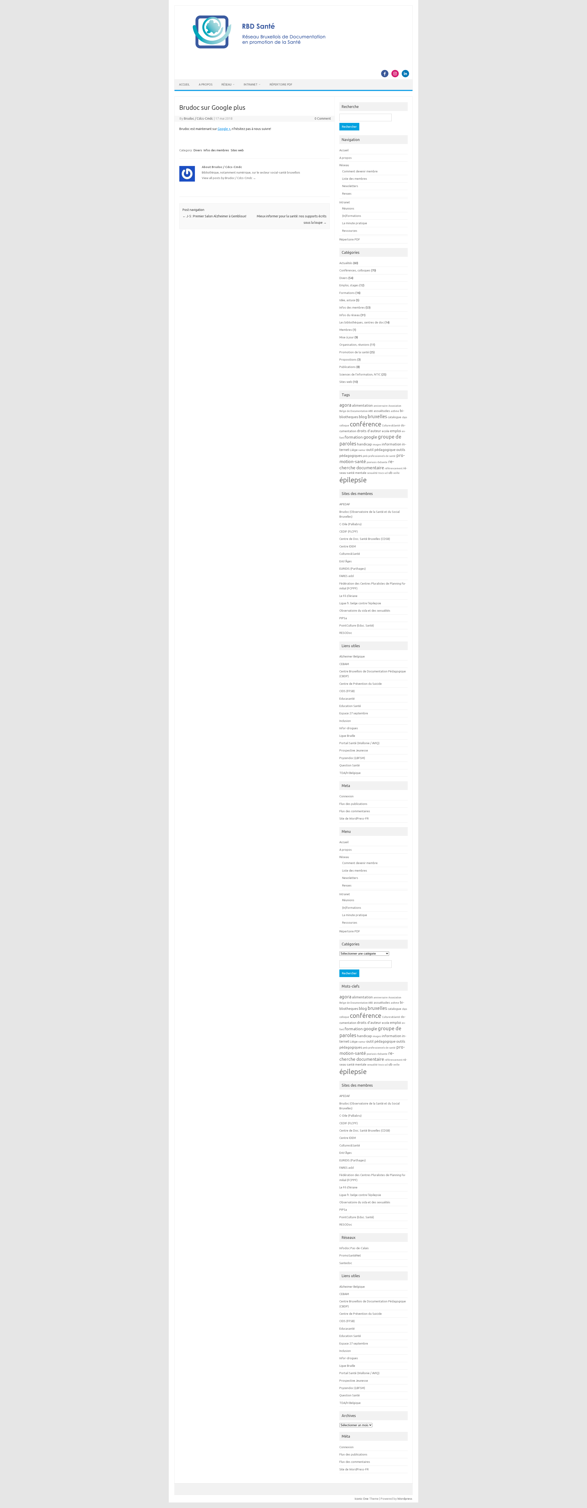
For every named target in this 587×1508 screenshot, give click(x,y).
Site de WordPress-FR (354, 818)
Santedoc (345, 1263)
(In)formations (351, 215)
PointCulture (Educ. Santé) (356, 625)
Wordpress (404, 1498)
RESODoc (345, 632)
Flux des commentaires (354, 811)
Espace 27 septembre (353, 713)
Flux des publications (353, 803)
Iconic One (361, 1498)
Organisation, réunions (354, 344)
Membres (345, 329)
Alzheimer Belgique (352, 656)
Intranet (251, 84)
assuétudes (382, 411)
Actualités (345, 263)
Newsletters (350, 186)
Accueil (184, 84)
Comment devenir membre (360, 171)
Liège (354, 450)
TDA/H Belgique (350, 772)
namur (361, 450)
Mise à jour (346, 337)
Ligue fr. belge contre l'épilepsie (360, 603)
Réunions (348, 208)
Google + (224, 129)
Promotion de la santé (354, 352)
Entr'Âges (345, 561)
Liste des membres (354, 178)
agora (345, 405)
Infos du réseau (349, 315)
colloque (344, 425)
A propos (205, 84)
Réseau (227, 84)
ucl (386, 473)
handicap (364, 444)
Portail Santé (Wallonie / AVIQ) (359, 743)
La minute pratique (354, 223)
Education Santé (350, 705)
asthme (395, 411)
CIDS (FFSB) (347, 691)
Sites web (237, 150)
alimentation (362, 405)
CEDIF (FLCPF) (348, 531)
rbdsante (382, 462)
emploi (395, 431)
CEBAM (344, 664)
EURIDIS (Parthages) (352, 568)
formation (354, 437)
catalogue (394, 417)
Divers (198, 150)
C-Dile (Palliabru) (350, 524)
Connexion (346, 796)
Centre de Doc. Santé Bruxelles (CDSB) (364, 538)
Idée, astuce (347, 300)
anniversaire (381, 405)
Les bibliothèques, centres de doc (361, 322)
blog (363, 416)
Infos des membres (216, 150)
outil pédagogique (381, 449)
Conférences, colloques (354, 270)
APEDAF (344, 504)
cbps (404, 417)
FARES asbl (346, 575)
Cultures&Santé (391, 425)
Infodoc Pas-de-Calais (354, 1248)
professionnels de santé (382, 456)
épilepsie (353, 480)
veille (396, 473)
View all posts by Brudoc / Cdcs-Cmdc (229, 178)
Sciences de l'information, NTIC (360, 374)
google (370, 436)
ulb (390, 473)
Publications (347, 366)
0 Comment (323, 118)
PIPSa (343, 618)
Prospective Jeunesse (353, 750)
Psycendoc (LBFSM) (352, 758)
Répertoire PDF (281, 84)
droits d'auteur (369, 431)
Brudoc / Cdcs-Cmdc (198, 118)
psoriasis (372, 462)
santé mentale (356, 473)
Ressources (349, 230)
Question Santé (349, 765)
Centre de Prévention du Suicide (360, 683)
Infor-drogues (348, 728)
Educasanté (347, 698)
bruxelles (377, 416)
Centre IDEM (347, 546)
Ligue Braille (347, 735)
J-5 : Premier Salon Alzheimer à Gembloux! (214, 216)
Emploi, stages (349, 285)
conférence (365, 424)
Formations (347, 292)
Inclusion (345, 720)
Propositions (348, 359)
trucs (381, 473)
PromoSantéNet (350, 1255)
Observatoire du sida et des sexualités (364, 610)
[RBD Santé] (293, 53)
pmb (365, 456)
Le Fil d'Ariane (348, 595)
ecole (385, 431)
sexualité (372, 473)
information (391, 444)
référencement (393, 468)
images (377, 444)
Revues (347, 193)
